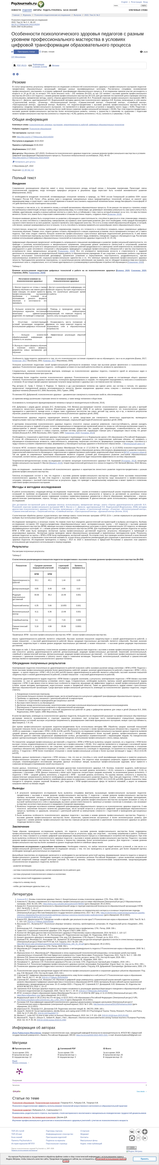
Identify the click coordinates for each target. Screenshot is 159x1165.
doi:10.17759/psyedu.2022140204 (25, 24)
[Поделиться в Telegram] (17, 74)
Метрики (55, 65)
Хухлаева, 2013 (87, 433)
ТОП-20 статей (17, 1131)
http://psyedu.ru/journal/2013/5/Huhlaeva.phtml (113, 1004)
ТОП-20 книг (16, 1134)
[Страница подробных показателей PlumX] (19, 1071)
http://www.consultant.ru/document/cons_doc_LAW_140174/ (41, 1000)
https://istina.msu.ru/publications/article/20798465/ (63, 904)
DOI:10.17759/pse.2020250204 (55, 977)
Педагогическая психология (47, 1103)
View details (141, 1091)
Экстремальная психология (44, 1117)
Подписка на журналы (55, 1140)
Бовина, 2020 (123, 270)
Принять (145, 1159)
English (124, 2)
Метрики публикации (19, 1063)
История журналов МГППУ (23, 1144)
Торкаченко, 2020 (66, 251)
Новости (16, 10)
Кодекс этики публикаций (91, 1144)
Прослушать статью (26, 52)
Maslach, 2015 (56, 463)
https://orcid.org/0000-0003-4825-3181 (92, 1035)
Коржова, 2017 (49, 361)
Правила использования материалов (24, 1150)
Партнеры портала (54, 1131)
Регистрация (136, 2)
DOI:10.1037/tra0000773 (48, 1013)
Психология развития (21, 1110)
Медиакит (84, 1134)
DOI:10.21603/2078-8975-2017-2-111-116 (34, 917)
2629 (145, 52)
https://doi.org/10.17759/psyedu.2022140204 (35, 137)
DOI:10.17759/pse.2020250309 (40, 922)
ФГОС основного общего (135, 452)
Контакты (84, 1137)
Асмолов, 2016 (114, 214)
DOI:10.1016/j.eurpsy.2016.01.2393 (51, 1020)
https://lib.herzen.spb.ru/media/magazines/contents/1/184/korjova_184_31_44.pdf (50, 944)
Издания (27, 10)
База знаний (70, 10)
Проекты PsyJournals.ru (21, 1140)
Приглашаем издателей (56, 1137)
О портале (84, 1131)
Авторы (37, 10)
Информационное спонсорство (59, 1134)
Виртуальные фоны (89, 1140)
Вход (145, 2)
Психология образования (23, 1103)
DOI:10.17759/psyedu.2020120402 (93, 991)
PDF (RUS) (22, 65)
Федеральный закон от (134, 444)
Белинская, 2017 (19, 361)
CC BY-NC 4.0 (28, 170)
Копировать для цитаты (25, 162)
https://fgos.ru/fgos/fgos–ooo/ (29, 995)
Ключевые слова (138, 10)
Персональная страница (56, 1144)
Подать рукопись (52, 10)
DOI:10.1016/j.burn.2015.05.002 (115, 1015)
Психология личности (21, 1117)
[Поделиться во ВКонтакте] (13, 74)
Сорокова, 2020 (138, 270)
